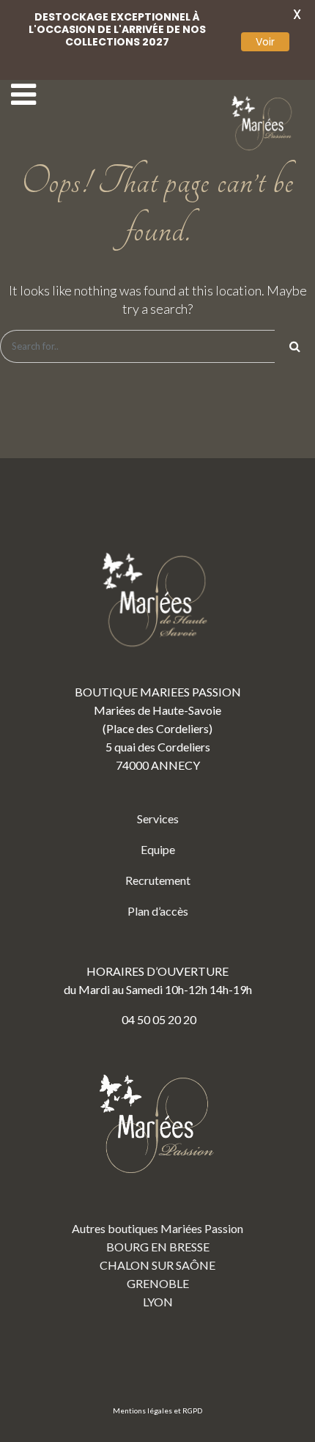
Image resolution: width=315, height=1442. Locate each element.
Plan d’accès (157, 911)
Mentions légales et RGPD (157, 1410)
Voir (265, 41)
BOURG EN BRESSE (158, 1247)
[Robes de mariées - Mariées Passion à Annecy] (263, 123)
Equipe (158, 849)
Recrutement (157, 880)
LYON (158, 1302)
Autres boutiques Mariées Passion (157, 1228)
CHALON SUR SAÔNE (157, 1265)
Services (158, 818)
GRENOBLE (158, 1283)
